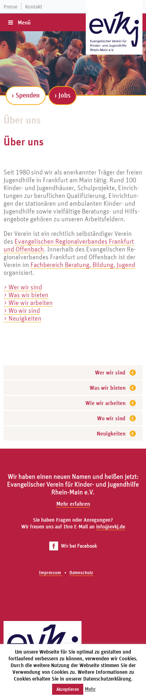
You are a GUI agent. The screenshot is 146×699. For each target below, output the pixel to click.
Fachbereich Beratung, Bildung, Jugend (82, 264)
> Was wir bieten (26, 295)
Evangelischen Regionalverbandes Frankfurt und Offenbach (69, 245)
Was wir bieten (107, 387)
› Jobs (63, 95)
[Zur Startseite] (114, 31)
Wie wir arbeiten (105, 402)
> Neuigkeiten (22, 318)
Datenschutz (81, 573)
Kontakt (33, 6)
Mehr (90, 689)
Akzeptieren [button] (67, 689)
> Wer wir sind (23, 287)
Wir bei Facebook (79, 545)
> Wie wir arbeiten (28, 302)
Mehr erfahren (73, 503)
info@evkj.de (110, 526)
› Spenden (26, 95)
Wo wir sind (111, 418)
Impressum (50, 573)
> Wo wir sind (22, 310)
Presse (10, 6)
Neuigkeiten (111, 433)
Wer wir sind (110, 372)
